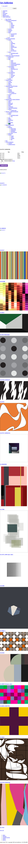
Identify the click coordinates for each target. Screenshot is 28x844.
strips (9, 95)
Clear (14, 160)
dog (12, 44)
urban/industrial (11, 72)
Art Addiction (6, 2)
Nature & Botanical (9, 125)
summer (12, 138)
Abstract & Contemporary (11, 20)
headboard (10, 87)
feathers (12, 45)
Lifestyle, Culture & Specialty (11, 111)
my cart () (5, 6)
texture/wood (14, 65)
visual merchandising (12, 108)
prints (4, 12)
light (12, 24)
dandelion (13, 131)
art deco (10, 28)
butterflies (13, 43)
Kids (6, 140)
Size (2, 160)
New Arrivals (8, 19)
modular (10, 89)
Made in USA (6, 15)
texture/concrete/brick (15, 64)
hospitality (10, 104)
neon (12, 73)
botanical (10, 127)
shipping (4, 836)
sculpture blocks (11, 144)
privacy (4, 840)
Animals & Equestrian (10, 38)
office (9, 101)
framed (9, 98)
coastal (9, 81)
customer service (6, 837)
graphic (9, 31)
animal (12, 36)
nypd (9, 123)
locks (12, 61)
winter (12, 136)
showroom (5, 13)
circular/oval (13, 93)
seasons (9, 134)
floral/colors (13, 129)
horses (9, 52)
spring (12, 137)
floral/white (13, 128)
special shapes (11, 92)
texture (12, 27)
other (9, 97)
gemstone (10, 30)
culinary (10, 112)
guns (9, 117)
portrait (12, 49)
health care (10, 103)
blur (12, 22)
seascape (10, 82)
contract (10, 100)
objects (12, 76)
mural (9, 32)
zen (9, 37)
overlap (9, 94)
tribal (9, 121)
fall (11, 139)
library (9, 58)
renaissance (10, 120)
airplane (12, 67)
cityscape (13, 75)
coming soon (13, 110)
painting (12, 25)
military (9, 118)
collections (5, 10)
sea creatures (13, 50)
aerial (9, 126)
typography (10, 122)
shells (9, 83)
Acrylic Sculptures (9, 142)
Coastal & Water (9, 80)
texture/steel (13, 63)
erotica (9, 114)
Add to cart (4, 165)
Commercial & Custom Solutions (12, 99)
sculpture (10, 143)
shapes (12, 26)
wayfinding (10, 106)
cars (12, 70)
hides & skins (14, 47)
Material (2, 159)
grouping (10, 91)
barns (12, 60)
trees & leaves (14, 132)
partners (4, 14)
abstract (9, 21)
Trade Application (6, 16)
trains (12, 71)
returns (4, 838)
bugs (12, 42)
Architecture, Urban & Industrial (12, 55)
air (11, 41)
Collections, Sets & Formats (11, 86)
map (12, 77)
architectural (10, 56)
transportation (11, 66)
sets (11, 54)
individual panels (14, 53)
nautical (9, 84)
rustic (9, 59)
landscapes (10, 133)
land (12, 48)
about (4, 835)
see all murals (14, 33)
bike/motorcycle (14, 69)
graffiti (9, 78)
